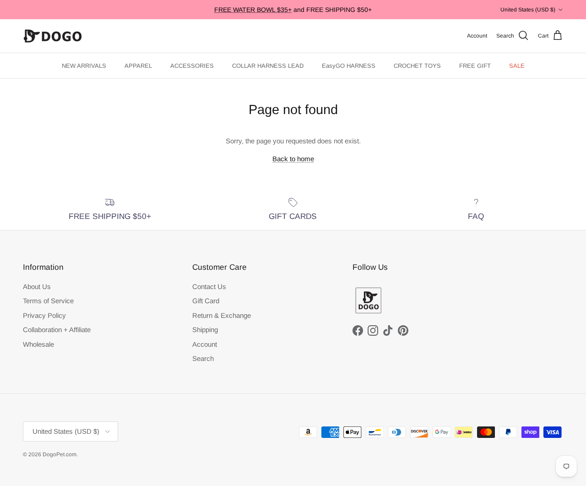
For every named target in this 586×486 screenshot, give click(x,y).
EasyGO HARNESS (348, 65)
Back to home (293, 159)
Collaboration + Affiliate (57, 329)
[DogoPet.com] (52, 36)
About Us (37, 286)
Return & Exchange (221, 315)
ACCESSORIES (192, 65)
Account (204, 344)
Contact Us (209, 286)
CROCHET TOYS (417, 65)
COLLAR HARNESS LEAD (268, 65)
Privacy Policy (44, 315)
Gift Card (205, 301)
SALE (517, 65)
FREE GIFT (475, 65)
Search (203, 358)
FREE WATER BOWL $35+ (253, 9)
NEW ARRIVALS (84, 65)
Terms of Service (48, 301)
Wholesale (38, 344)
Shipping (205, 329)
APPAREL (138, 65)
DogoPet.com (59, 454)
